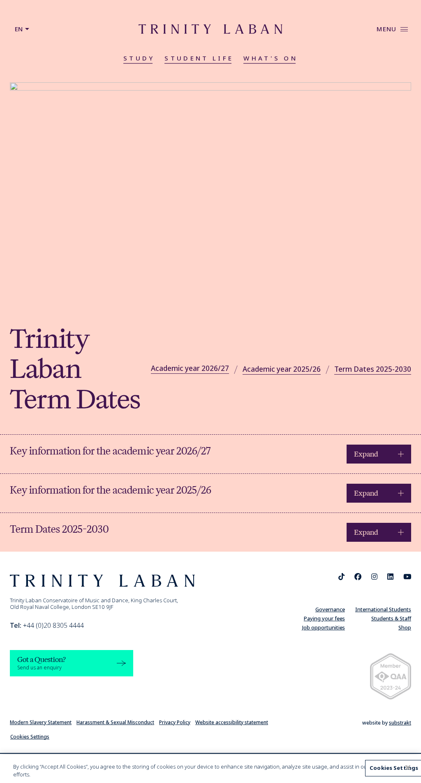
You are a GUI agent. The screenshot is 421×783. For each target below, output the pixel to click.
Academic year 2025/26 (282, 369)
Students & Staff (391, 618)
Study (139, 58)
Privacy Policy (174, 722)
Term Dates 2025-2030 (372, 369)
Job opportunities (323, 627)
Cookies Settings (29, 736)
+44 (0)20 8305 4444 (47, 625)
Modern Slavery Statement (41, 722)
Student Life (199, 58)
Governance (330, 609)
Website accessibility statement (231, 722)
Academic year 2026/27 (190, 368)
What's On (270, 58)
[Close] (408, 768)
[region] (210, 769)
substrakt (400, 722)
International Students (383, 609)
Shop (404, 627)
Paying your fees (324, 618)
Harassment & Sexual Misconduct (115, 722)
